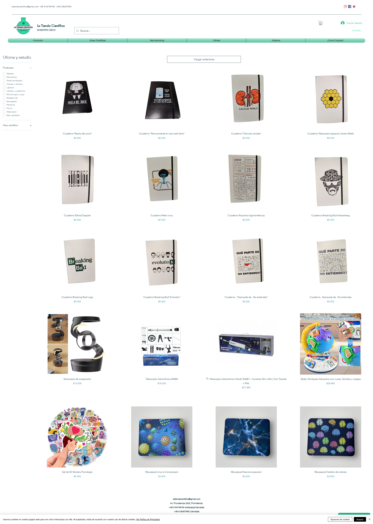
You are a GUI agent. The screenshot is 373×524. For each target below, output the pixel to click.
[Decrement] (39, 393)
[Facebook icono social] (349, 6)
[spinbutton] (77, 393)
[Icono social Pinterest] (354, 6)
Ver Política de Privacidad (148, 519)
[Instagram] (345, 6)
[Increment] (116, 393)
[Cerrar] (369, 519)
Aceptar (360, 519)
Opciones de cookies (340, 519)
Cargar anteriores (204, 59)
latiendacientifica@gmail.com (25, 6)
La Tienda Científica (51, 26)
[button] (320, 23)
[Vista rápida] (77, 98)
